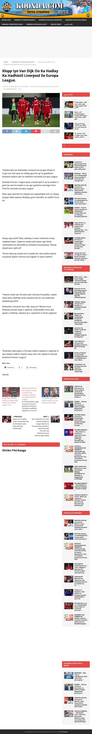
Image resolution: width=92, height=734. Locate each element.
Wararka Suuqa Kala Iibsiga (75, 20)
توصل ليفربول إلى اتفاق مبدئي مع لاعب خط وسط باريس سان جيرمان (80, 126)
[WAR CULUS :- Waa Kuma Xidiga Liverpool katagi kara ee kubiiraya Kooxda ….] (68, 279)
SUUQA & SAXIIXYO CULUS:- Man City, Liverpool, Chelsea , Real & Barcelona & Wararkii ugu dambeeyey (80, 500)
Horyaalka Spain (71, 379)
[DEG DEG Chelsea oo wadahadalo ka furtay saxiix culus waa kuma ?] (68, 201)
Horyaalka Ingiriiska (73, 513)
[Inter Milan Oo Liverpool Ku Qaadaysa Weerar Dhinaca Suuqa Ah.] (68, 343)
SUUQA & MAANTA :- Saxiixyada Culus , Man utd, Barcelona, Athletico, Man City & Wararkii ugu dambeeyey (80, 716)
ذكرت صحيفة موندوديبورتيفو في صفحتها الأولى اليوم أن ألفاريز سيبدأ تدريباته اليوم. (80, 115)
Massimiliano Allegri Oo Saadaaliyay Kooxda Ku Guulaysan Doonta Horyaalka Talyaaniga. (80, 319)
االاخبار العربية (68, 24)
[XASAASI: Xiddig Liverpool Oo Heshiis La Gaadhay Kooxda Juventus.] (68, 304)
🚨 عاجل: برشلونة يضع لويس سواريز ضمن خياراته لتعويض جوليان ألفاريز (80, 104)
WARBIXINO (68, 154)
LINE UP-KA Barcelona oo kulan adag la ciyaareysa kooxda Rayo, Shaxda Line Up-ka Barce (80, 391)
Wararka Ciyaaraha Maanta (24, 20)
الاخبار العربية (68, 94)
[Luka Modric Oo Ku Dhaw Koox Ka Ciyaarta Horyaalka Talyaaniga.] (68, 367)
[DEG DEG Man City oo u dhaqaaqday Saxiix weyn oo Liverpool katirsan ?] (68, 605)
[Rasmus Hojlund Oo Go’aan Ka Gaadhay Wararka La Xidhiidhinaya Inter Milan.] (68, 355)
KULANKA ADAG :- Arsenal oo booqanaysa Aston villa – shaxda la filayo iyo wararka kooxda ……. (80, 243)
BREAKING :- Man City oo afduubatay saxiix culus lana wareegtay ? (80, 676)
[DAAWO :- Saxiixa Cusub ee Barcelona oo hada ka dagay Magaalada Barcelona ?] (68, 404)
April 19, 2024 (9, 86)
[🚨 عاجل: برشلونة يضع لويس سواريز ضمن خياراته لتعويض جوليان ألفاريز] (68, 104)
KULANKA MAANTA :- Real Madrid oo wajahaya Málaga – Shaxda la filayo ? (80, 486)
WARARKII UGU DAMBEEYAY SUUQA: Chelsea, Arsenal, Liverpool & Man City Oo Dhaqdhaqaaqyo (80, 619)
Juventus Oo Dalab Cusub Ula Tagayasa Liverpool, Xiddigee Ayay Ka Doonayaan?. (80, 332)
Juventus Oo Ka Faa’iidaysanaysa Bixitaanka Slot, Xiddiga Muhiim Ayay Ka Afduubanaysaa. (80, 293)
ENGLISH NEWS (56, 24)
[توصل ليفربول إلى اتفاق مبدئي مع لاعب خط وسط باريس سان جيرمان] (68, 126)
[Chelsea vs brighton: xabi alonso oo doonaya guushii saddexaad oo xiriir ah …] (68, 592)
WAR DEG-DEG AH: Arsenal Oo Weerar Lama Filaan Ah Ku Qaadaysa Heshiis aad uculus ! (80, 189)
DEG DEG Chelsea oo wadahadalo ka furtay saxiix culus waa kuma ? (80, 201)
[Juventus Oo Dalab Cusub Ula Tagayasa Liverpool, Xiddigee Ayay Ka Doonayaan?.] (68, 330)
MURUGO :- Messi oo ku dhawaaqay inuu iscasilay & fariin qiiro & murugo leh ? (80, 177)
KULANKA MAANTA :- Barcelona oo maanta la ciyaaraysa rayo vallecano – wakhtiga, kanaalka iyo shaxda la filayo (80, 436)
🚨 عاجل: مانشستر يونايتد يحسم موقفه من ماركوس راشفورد (80, 135)
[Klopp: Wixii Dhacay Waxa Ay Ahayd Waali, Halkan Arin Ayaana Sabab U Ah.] (11, 392)
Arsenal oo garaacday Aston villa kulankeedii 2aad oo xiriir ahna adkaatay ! (80, 165)
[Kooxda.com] (46, 16)
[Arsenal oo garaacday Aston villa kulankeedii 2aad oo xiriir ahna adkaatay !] (68, 164)
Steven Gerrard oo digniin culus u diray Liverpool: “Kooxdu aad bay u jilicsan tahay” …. (80, 256)
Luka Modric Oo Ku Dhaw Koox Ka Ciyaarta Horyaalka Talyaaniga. (80, 367)
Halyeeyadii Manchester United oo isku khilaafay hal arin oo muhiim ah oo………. (80, 581)
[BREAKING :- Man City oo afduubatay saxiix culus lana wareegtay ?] (68, 675)
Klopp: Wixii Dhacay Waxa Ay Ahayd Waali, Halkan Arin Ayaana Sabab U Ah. (10, 401)
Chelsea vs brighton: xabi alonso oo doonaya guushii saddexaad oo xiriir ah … (80, 594)
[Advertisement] (46, 42)
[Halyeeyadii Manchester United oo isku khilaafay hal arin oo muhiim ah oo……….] (68, 579)
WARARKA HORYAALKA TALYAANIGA (73, 268)
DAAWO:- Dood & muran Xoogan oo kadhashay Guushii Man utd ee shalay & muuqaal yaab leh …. (80, 213)
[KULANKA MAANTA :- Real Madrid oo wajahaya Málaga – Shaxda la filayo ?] (68, 486)
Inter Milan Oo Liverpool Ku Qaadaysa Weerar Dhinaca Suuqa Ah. (80, 344)
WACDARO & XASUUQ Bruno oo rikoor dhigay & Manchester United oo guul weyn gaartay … (80, 568)
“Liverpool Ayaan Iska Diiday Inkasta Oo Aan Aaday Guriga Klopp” (50, 400)
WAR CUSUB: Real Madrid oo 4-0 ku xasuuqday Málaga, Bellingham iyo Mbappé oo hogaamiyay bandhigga (80, 473)
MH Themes (64, 732)
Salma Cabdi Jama (23, 86)
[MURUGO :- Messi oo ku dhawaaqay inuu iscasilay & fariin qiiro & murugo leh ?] (68, 176)
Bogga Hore (6, 20)
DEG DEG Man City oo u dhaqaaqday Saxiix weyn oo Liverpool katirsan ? (80, 606)
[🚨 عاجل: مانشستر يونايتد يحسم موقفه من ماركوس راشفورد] (68, 135)
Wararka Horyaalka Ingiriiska (50, 20)
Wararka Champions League (12, 24)
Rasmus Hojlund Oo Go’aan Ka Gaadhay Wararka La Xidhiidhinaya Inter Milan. (80, 356)
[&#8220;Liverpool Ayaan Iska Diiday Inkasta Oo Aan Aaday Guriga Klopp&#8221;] (50, 392)
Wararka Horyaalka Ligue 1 (36, 24)
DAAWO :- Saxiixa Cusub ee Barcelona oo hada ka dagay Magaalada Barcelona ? (80, 406)
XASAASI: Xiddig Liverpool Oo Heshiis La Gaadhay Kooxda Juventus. (80, 305)
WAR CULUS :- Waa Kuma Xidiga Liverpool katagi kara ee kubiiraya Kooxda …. (80, 280)
